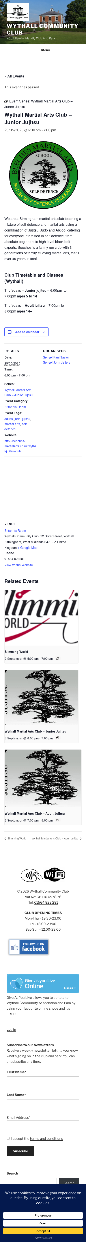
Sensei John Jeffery (56, 362)
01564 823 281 (46, 902)
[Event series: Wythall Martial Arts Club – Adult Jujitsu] (57, 820)
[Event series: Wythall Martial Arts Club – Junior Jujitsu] (57, 738)
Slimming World (16, 651)
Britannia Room (15, 407)
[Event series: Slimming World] (57, 658)
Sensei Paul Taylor (56, 357)
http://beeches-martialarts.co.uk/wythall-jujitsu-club (20, 446)
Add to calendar (27, 332)
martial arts (12, 424)
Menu (45, 50)
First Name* (16, 1072)
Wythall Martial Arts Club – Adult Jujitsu (35, 813)
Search (12, 1173)
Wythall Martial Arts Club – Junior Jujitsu (35, 731)
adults (8, 419)
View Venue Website (18, 565)
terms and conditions (46, 1139)
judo (18, 419)
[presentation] (41, 618)
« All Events (14, 76)
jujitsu (26, 419)
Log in (11, 1030)
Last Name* (16, 1095)
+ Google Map (27, 547)
